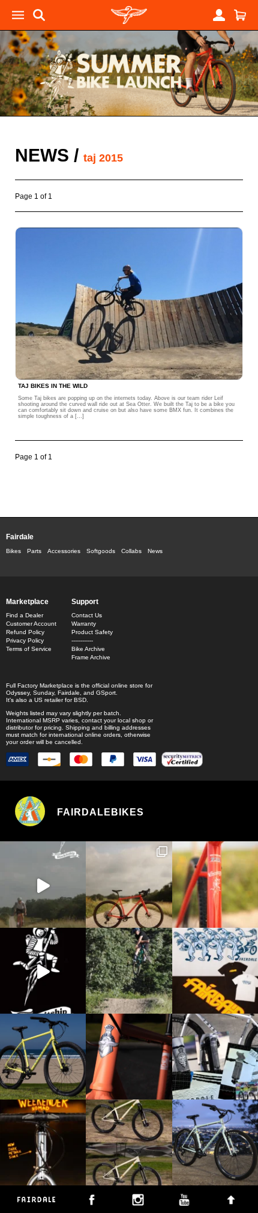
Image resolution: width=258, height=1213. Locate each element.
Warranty (83, 623)
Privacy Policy (25, 640)
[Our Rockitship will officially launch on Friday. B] (215, 884)
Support (84, 601)
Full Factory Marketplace (39, 685)
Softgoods (100, 551)
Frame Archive (90, 657)
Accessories (63, 551)
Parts (34, 551)
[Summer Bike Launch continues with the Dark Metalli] (43, 1142)
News (42, 155)
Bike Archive (88, 649)
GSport (106, 692)
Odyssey (17, 692)
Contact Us (86, 615)
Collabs (131, 551)
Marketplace (27, 601)
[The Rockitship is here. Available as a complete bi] (129, 884)
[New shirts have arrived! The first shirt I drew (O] (215, 971)
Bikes (13, 551)
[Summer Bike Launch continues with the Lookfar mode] (129, 1057)
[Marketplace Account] (219, 15)
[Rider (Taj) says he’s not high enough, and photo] (129, 971)
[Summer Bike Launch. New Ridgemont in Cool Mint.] (215, 1142)
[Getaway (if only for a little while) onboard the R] (43, 884)
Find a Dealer (24, 615)
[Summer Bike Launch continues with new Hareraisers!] (129, 1142)
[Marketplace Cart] (240, 15)
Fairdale (20, 537)
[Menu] (18, 15)
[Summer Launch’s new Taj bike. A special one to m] (215, 1057)
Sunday (43, 692)
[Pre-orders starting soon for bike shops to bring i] (43, 971)
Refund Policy (25, 632)
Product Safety (92, 632)
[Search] (39, 15)
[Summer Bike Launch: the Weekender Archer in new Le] (43, 1057)
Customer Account (31, 623)
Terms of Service (29, 649)
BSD (80, 700)
